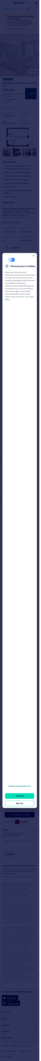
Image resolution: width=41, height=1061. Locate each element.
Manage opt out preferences (19, 786)
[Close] (33, 255)
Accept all (20, 796)
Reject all (19, 803)
